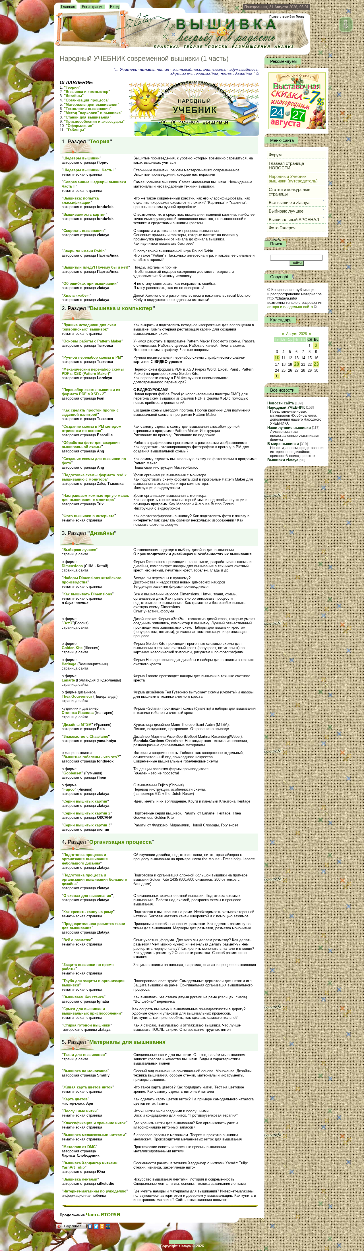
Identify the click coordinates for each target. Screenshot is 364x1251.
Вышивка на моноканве (85, 1071)
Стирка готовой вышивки (86, 1025)
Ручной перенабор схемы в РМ (92, 357)
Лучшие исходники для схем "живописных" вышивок (89, 327)
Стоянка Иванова (78, 712)
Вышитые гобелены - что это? (91, 757)
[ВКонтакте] (90, 1226)
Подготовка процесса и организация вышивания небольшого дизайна (85, 859)
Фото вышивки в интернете (88, 516)
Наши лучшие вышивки (289, 427)
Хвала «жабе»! (76, 295)
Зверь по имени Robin (84, 251)
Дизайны (102, 533)
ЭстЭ (67, 623)
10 (277, 357)
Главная (68, 7)
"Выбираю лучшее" (80, 550)
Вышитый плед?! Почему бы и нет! (95, 267)
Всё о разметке (77, 940)
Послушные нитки (80, 1111)
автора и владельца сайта (290, 307)
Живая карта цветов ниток (87, 1087)
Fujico (69, 789)
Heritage (69, 664)
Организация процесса (120, 842)
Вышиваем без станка (83, 997)
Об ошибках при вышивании (90, 283)
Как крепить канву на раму (88, 912)
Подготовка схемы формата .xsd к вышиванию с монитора (94, 477)
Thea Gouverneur (77, 696)
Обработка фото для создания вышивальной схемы (91, 444)
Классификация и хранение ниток (94, 1123)
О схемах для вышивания (87, 895)
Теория (99, 141)
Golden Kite (72, 648)
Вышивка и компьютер (121, 308)
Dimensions (72, 566)
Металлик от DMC (79, 1147)
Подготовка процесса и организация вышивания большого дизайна (94, 879)
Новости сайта (280, 403)
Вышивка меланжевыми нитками (94, 1135)
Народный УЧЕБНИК (286, 407)
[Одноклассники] (102, 1226)
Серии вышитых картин (85, 801)
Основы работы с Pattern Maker (92, 341)
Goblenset (72, 773)
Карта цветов (75, 1099)
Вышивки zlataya (282, 460)
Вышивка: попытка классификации (80, 200)
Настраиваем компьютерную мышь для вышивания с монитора (95, 497)
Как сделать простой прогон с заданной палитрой (90, 412)
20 (296, 364)
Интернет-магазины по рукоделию (94, 1191)
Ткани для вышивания (84, 1055)
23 (316, 364)
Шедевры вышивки (81, 158)
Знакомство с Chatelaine (85, 736)
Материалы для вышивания (127, 1042)
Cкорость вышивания (83, 230)
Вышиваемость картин (84, 214)
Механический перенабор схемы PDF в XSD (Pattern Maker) (93, 371)
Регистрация (92, 7)
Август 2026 (296, 334)
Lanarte (68, 680)
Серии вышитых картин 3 (86, 825)
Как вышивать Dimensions (87, 594)
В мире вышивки (283, 444)
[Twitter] (96, 1226)
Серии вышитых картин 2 (86, 813)
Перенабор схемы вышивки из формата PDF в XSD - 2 (91, 392)
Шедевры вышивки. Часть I (89, 170)
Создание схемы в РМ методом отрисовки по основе (91, 428)
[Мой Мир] (108, 1226)
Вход (114, 7)
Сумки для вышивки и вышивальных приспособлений (91, 1011)
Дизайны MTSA (77, 724)
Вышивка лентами (80, 1179)
